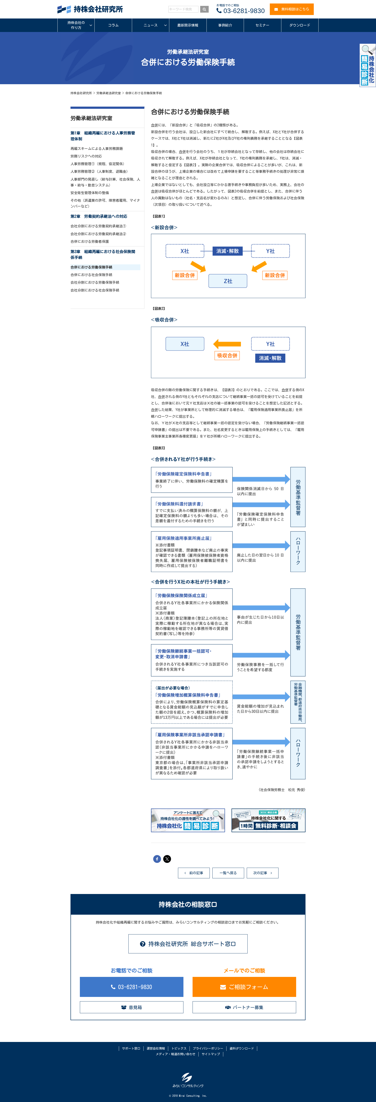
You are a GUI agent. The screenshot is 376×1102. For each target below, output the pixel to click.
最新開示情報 (187, 25)
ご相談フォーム (247, 987)
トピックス (178, 1048)
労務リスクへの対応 (86, 156)
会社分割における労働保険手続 (94, 282)
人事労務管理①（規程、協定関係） (98, 164)
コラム (113, 25)
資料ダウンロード (242, 1048)
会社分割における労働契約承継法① (98, 226)
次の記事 (262, 873)
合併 (154, 125)
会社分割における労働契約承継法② (98, 234)
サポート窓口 (131, 1048)
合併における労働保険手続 (91, 267)
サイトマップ (211, 1054)
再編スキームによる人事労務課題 (96, 148)
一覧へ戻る (228, 873)
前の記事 (194, 873)
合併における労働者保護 (89, 241)
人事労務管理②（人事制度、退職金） (100, 171)
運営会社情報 (156, 1048)
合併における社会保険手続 (91, 275)
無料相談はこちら (293, 9)
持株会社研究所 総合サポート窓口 (191, 944)
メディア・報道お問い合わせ (175, 1054)
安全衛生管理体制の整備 (89, 193)
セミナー (262, 25)
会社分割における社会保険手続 (94, 290)
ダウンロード (299, 25)
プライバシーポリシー (208, 1048)
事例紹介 (225, 25)
